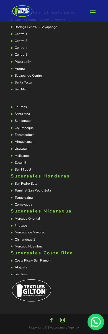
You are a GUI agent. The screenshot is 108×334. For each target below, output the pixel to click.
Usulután (22, 148)
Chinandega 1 (25, 239)
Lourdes (21, 107)
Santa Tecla (23, 82)
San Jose (21, 274)
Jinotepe (21, 225)
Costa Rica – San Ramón (33, 260)
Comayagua (23, 204)
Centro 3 (21, 41)
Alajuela (21, 267)
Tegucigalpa (24, 197)
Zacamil (20, 162)
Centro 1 (21, 34)
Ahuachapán (24, 141)
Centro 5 (21, 54)
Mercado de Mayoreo (30, 232)
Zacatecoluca (24, 135)
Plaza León (23, 62)
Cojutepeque (24, 128)
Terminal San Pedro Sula (33, 190)
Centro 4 (21, 47)
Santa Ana (22, 114)
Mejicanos (22, 155)
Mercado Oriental (27, 218)
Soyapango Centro (28, 75)
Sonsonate (22, 120)
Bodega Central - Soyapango (36, 27)
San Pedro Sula (26, 183)
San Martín (22, 89)
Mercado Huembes (28, 246)
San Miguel (23, 169)
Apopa (20, 68)
